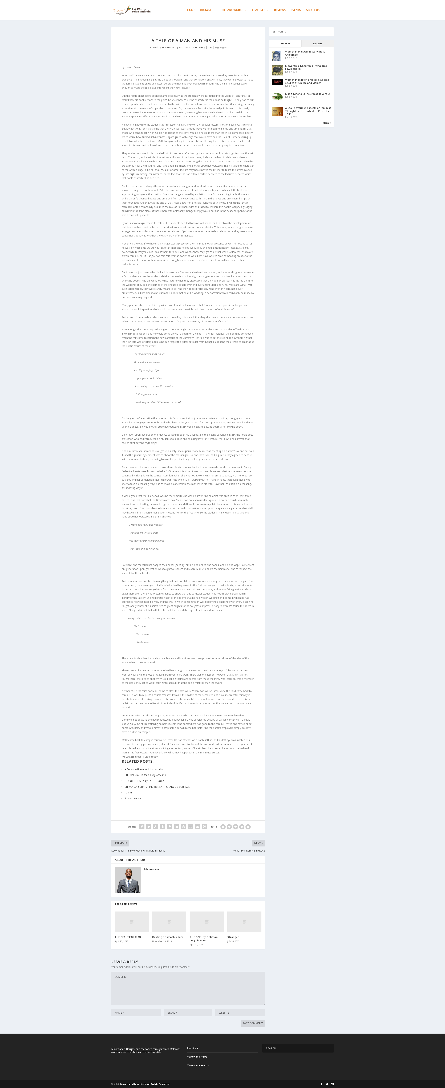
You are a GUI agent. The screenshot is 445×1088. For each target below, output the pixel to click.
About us (312, 10)
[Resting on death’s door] (169, 922)
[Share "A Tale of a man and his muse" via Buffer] (183, 826)
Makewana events (198, 1065)
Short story (198, 47)
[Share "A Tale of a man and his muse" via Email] (197, 826)
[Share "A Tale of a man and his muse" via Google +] (155, 826)
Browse (206, 10)
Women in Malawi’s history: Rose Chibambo (305, 53)
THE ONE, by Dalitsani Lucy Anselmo (204, 938)
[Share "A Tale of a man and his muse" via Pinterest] (169, 826)
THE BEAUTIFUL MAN (128, 937)
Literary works (231, 10)
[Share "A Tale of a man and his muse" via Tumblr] (162, 826)
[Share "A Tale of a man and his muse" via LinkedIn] (176, 826)
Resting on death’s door (168, 937)
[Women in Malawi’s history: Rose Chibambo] (276, 61)
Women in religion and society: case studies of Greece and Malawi (307, 81)
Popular (285, 43)
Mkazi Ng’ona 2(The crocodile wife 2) (307, 93)
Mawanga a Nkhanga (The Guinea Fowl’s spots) (306, 67)
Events (296, 10)
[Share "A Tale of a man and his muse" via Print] (204, 826)
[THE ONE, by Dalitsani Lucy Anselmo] (207, 922)
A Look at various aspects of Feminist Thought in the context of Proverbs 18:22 (308, 111)
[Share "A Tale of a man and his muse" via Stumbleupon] (190, 826)
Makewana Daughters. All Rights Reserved (144, 1084)
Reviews (280, 10)
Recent (317, 43)
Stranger (233, 937)
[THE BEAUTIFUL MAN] (132, 922)
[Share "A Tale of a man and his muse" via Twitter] (148, 826)
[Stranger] (244, 922)
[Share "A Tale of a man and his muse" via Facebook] (141, 826)
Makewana (168, 47)
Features (258, 10)
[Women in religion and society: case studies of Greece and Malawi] (277, 83)
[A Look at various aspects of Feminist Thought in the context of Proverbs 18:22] (277, 115)
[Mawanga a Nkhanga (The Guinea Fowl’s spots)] (277, 75)
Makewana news (197, 1056)
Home (191, 10)
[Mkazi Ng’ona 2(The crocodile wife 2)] (277, 99)
